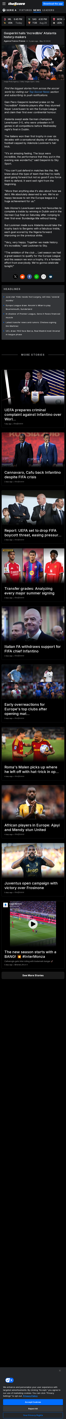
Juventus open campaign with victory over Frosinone (31, 885)
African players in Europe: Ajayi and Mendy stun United (32, 827)
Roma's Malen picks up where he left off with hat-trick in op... (31, 769)
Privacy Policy (30, 1396)
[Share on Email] (43, 276)
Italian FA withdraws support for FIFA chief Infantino (32, 648)
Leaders (48, 10)
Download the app (53, 3)
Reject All (33, 1408)
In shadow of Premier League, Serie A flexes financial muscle (33, 316)
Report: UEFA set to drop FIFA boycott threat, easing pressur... (32, 532)
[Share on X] (15, 276)
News (37, 10)
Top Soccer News (39, 91)
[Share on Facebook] (29, 276)
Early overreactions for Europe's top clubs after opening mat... (25, 709)
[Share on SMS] (50, 276)
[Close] (60, 1370)
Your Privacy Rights (33, 1415)
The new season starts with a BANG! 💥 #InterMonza (30, 954)
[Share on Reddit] (22, 276)
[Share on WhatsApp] (36, 276)
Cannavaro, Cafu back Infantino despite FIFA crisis (32, 474)
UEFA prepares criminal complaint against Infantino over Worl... (32, 414)
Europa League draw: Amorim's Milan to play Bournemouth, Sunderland (28, 307)
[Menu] (4, 3)
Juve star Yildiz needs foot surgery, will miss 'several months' (32, 299)
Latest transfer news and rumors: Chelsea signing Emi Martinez (31, 324)
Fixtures (25, 10)
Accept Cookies (33, 1402)
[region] (33, 1393)
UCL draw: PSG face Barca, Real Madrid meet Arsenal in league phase (33, 333)
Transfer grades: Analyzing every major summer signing (29, 590)
